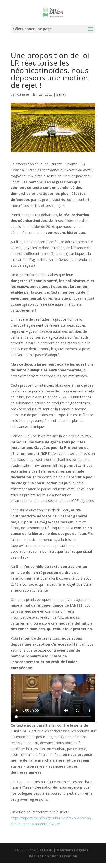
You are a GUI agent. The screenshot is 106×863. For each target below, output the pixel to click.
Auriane (23, 94)
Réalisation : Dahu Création (53, 856)
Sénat (61, 94)
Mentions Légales (72, 850)
